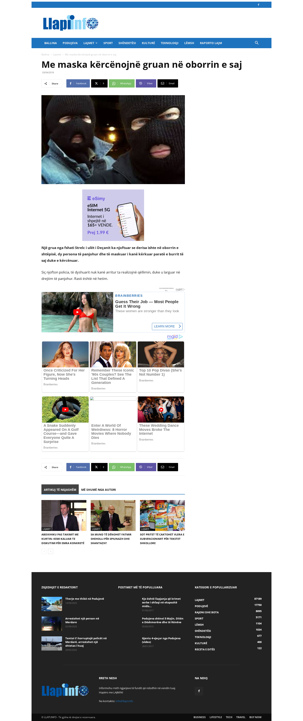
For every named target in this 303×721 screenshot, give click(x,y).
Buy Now (255, 717)
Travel (240, 717)
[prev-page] (44, 551)
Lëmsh (189, 43)
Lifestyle (216, 717)
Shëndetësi (127, 43)
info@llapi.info (124, 701)
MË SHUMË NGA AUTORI (98, 490)
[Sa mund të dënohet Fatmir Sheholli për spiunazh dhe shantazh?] (113, 515)
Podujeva (70, 43)
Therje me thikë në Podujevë (84, 599)
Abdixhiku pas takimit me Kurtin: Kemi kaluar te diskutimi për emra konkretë (62, 539)
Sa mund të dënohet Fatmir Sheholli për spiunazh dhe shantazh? (111, 539)
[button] (257, 43)
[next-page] (50, 551)
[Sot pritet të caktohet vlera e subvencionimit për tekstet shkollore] (162, 515)
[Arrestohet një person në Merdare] (51, 624)
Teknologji (170, 43)
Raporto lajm (211, 43)
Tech (229, 717)
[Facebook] (258, 5)
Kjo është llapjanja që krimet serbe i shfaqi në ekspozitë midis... (161, 602)
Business (200, 717)
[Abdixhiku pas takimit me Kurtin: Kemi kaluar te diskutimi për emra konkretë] (63, 515)
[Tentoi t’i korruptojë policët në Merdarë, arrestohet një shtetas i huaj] (51, 643)
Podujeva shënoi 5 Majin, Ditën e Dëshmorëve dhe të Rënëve (162, 620)
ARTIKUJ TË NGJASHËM (60, 490)
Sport (108, 43)
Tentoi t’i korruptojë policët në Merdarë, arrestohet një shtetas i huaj (86, 641)
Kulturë (148, 43)
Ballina (50, 43)
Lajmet (88, 43)
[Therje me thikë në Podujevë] (51, 604)
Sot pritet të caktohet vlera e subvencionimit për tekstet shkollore (162, 539)
